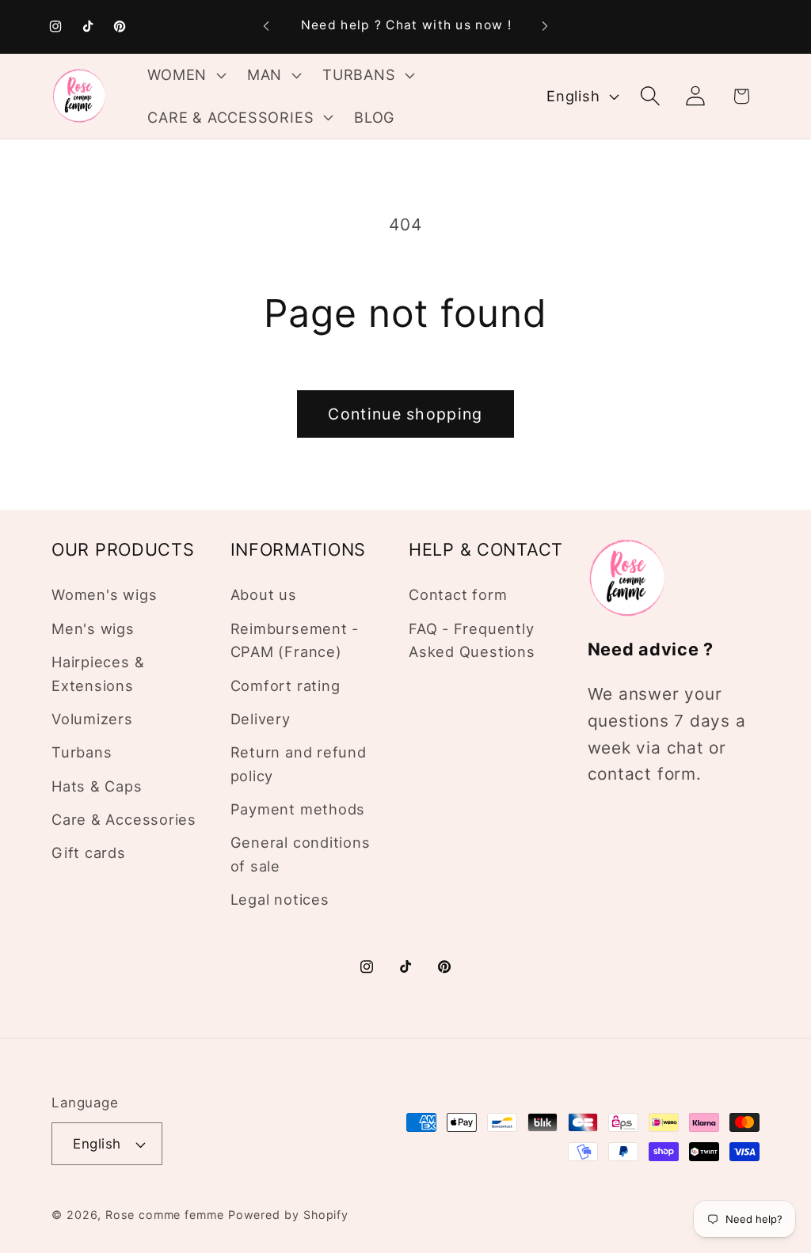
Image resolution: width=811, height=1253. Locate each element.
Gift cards (88, 852)
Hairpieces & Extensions (97, 673)
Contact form (458, 594)
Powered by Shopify (288, 1214)
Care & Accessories (123, 819)
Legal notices (279, 899)
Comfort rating (285, 685)
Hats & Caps (97, 786)
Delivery (260, 718)
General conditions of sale (300, 853)
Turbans (81, 752)
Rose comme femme (164, 1214)
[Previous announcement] (266, 26)
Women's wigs (104, 594)
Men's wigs (93, 628)
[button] (185, 75)
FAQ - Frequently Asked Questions (472, 640)
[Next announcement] (544, 26)
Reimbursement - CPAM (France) (295, 640)
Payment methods (298, 809)
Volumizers (92, 718)
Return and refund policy (298, 763)
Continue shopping (405, 413)
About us (263, 594)
